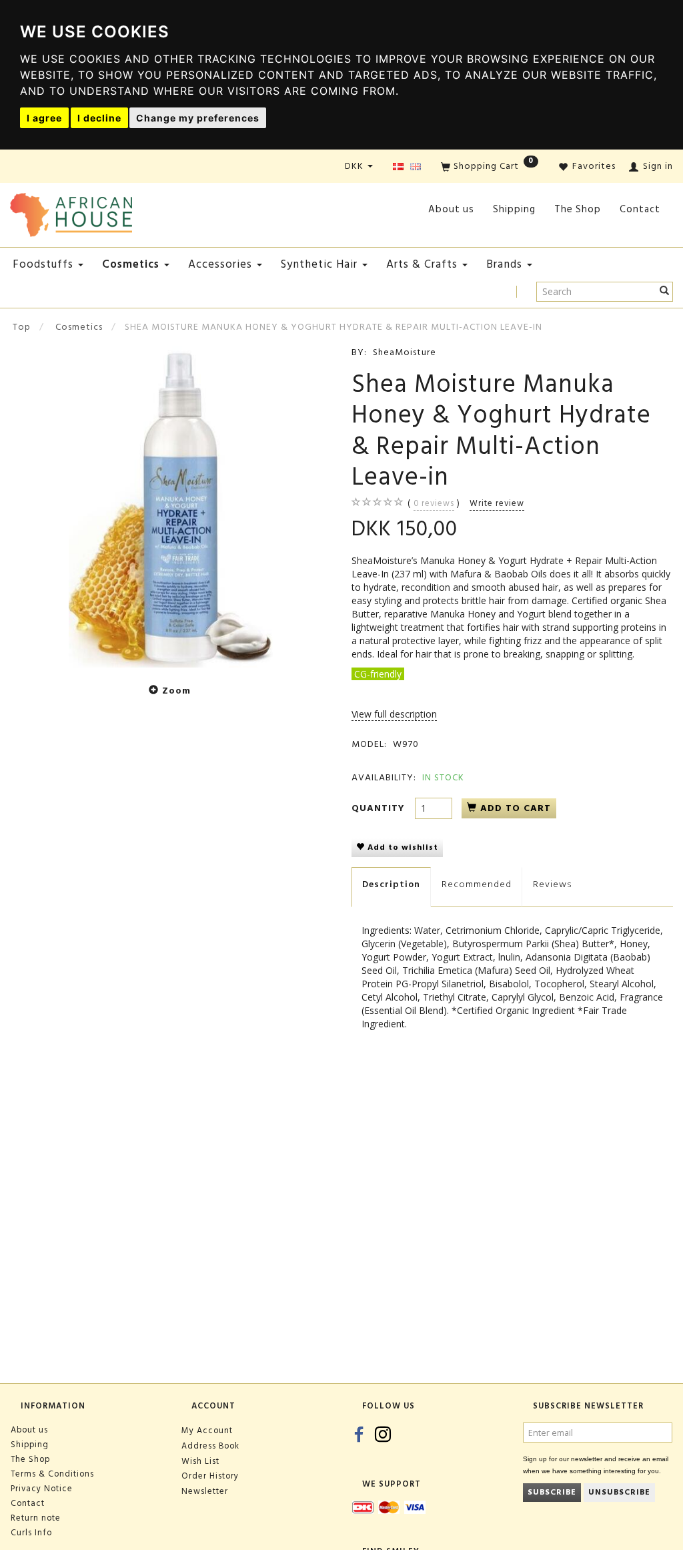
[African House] (71, 212)
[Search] (665, 291)
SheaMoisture (404, 352)
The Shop (577, 209)
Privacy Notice (42, 1488)
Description (391, 884)
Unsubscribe (619, 1492)
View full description (394, 714)
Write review (497, 503)
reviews (434, 503)
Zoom (176, 690)
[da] (398, 167)
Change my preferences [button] (197, 117)
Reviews (552, 884)
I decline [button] (99, 117)
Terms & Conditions (52, 1474)
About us (451, 209)
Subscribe (552, 1492)
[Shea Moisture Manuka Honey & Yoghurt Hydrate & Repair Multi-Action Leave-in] (170, 507)
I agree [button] (44, 117)
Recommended (477, 884)
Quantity (380, 808)
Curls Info (31, 1532)
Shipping (514, 209)
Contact (640, 209)
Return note (36, 1518)
